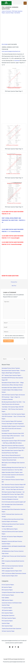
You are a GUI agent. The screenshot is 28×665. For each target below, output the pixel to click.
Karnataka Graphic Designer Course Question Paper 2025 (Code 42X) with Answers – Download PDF (13, 428)
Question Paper (10, 12)
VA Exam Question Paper (8, 631)
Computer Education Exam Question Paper (13, 592)
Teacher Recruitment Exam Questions (11, 628)
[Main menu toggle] (25, 3)
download (16, 60)
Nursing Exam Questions (8, 615)
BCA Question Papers (7, 589)
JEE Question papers (7, 610)
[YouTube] (18, 647)
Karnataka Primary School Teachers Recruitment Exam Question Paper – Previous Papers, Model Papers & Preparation (13, 370)
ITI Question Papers (7, 607)
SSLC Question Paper (7, 626)
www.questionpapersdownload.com (11, 51)
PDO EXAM (4, 44)
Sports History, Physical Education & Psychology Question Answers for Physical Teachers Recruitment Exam (13, 458)
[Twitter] (12, 647)
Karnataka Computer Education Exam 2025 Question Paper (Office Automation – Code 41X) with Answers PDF (13, 436)
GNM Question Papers (7, 600)
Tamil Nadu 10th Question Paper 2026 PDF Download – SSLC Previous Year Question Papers (13, 409)
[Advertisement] (14, 29)
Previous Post (14, 282)
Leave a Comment (6, 11)
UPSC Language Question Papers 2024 (12, 570)
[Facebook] (9, 647)
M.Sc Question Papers (7, 613)
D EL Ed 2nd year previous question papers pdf (13, 502)
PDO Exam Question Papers (9, 618)
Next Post (14, 285)
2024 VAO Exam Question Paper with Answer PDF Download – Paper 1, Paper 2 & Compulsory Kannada (13, 397)
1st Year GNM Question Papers (10, 529)
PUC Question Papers (7, 620)
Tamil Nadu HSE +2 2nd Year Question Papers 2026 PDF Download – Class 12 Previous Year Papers (13, 416)
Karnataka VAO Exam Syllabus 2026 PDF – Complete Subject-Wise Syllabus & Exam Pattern (12, 390)
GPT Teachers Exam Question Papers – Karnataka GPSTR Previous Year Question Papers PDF (12, 378)
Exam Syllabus (5, 597)
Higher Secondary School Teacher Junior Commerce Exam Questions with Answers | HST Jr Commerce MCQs (13, 475)
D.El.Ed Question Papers (8, 595)
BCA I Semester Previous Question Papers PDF (14, 484)
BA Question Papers (7, 587)
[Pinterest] (15, 647)
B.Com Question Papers (8, 584)
